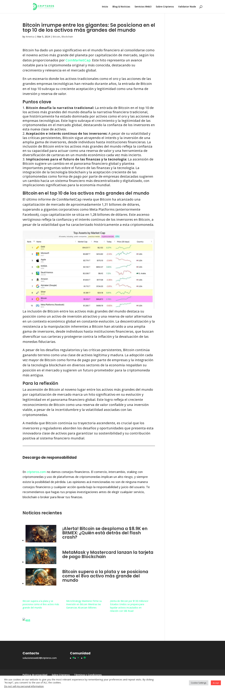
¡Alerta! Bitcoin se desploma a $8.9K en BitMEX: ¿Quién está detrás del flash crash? (104, 532)
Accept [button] (216, 683)
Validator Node (187, 6)
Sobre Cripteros (165, 6)
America (30, 36)
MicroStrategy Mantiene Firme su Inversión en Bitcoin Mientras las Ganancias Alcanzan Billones (84, 604)
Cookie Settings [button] (198, 682)
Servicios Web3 (143, 6)
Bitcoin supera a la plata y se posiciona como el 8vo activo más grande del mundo (105, 575)
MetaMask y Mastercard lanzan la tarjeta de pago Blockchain (107, 554)
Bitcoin (56, 36)
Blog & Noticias (121, 6)
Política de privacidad (35, 674)
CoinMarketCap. (78, 60)
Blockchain (67, 36)
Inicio (105, 6)
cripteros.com (36, 472)
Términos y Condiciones (88, 674)
